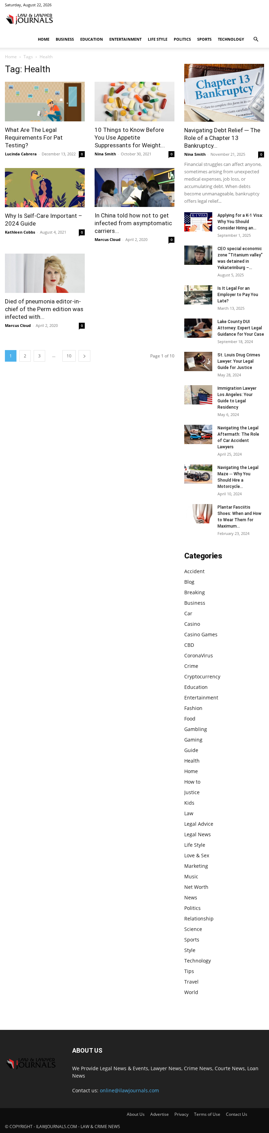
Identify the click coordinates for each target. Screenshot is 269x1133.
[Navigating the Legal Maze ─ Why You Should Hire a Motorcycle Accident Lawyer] (198, 474)
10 (69, 356)
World (191, 992)
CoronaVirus (198, 655)
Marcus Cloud (107, 239)
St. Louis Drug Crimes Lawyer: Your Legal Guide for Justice (239, 361)
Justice (192, 792)
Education (91, 39)
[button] (255, 39)
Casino (192, 624)
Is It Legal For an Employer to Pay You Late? (238, 294)
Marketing (196, 866)
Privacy (181, 1114)
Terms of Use (207, 1114)
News (190, 897)
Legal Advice (198, 823)
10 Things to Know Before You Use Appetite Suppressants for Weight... (130, 137)
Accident (194, 571)
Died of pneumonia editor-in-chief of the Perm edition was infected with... (44, 309)
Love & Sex (196, 855)
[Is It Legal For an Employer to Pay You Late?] (198, 294)
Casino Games (201, 634)
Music (191, 876)
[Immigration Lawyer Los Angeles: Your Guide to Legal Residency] (198, 394)
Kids (189, 802)
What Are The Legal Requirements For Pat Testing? (34, 137)
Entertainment (125, 39)
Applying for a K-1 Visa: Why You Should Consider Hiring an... (240, 221)
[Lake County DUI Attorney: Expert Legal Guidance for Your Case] (198, 328)
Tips (189, 971)
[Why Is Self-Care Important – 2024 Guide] (45, 188)
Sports (204, 39)
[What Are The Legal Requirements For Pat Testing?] (45, 101)
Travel (191, 981)
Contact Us (236, 1114)
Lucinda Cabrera (21, 153)
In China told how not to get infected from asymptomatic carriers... (133, 223)
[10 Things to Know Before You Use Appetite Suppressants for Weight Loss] (134, 101)
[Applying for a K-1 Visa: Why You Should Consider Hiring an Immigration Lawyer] (198, 222)
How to (192, 781)
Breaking (194, 592)
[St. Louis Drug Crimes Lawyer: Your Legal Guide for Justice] (198, 361)
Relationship (199, 918)
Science (193, 929)
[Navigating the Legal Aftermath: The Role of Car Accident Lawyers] (198, 434)
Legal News (197, 834)
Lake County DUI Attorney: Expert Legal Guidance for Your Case (241, 328)
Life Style (157, 39)
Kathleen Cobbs (20, 232)
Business (65, 39)
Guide (191, 750)
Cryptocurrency (202, 676)
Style (189, 950)
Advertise (159, 1114)
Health (192, 760)
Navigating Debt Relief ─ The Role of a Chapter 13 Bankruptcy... (222, 138)
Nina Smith (105, 153)
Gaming (193, 739)
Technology (231, 39)
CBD (189, 645)
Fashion (193, 708)
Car (188, 613)
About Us (136, 1114)
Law (188, 813)
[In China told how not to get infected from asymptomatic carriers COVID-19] (134, 187)
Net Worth (196, 887)
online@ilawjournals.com (129, 1090)
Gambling (195, 729)
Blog (189, 581)
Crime (191, 666)
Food (189, 718)
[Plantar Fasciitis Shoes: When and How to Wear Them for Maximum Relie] (198, 513)
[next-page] (84, 356)
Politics (182, 39)
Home (43, 39)
